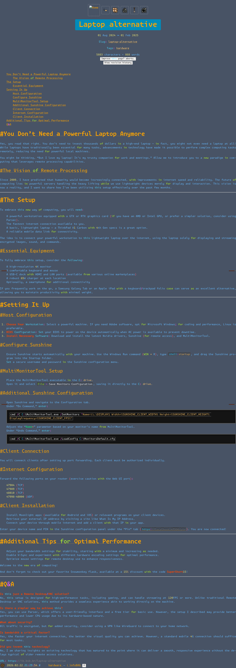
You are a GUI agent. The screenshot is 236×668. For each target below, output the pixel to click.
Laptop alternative (118, 24)
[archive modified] (144, 9)
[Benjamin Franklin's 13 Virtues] (3, 273)
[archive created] (125, 9)
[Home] (94, 9)
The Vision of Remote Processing (38, 78)
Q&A (8, 124)
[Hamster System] (3, 407)
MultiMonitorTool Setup (30, 101)
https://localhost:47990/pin (163, 529)
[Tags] (105, 9)
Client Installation (28, 116)
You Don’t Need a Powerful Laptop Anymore (38, 74)
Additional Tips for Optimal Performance (37, 120)
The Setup (13, 82)
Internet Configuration (30, 113)
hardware (122, 48)
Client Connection (26, 109)
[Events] (134, 9)
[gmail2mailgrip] (232, 273)
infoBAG (75, 665)
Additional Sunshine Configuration (39, 105)
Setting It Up (16, 89)
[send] (115, 9)
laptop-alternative (122, 42)
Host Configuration (27, 93)
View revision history (118, 63)
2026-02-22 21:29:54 (23, 665)
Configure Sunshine (27, 97)
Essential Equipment (28, 86)
